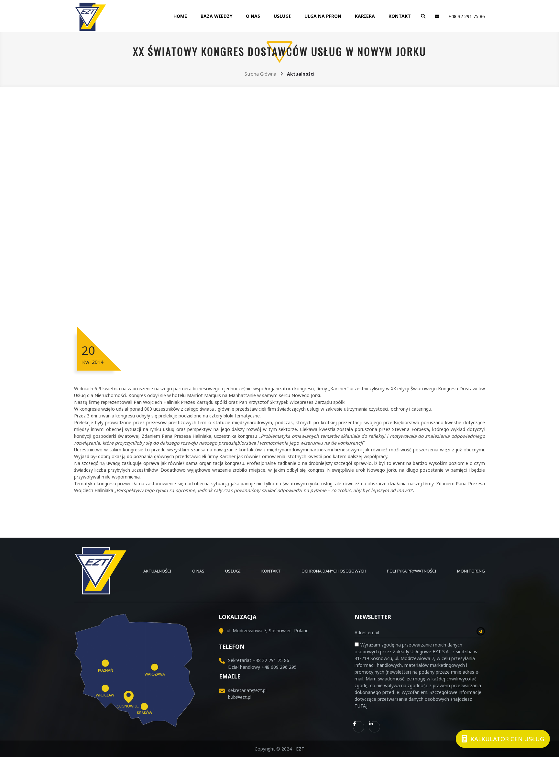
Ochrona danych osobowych (333, 571)
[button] (422, 16)
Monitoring (471, 571)
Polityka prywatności (411, 571)
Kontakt (400, 16)
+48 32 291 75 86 (466, 16)
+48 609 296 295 (279, 667)
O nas (253, 16)
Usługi (282, 16)
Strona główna (260, 74)
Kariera (365, 16)
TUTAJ (361, 706)
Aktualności (157, 571)
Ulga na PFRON (322, 16)
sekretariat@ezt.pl (247, 690)
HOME (180, 16)
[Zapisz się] (481, 631)
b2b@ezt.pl (239, 697)
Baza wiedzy (216, 16)
